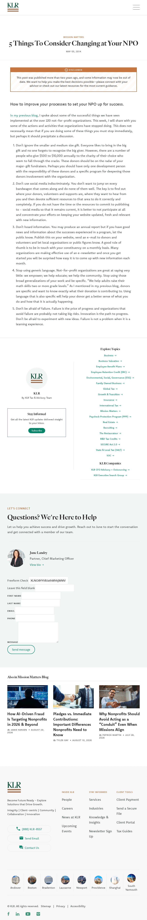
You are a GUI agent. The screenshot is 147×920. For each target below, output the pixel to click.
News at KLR (71, 817)
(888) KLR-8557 (32, 829)
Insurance (109, 399)
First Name (14, 595)
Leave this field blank (21, 588)
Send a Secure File (127, 811)
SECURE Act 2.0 (109, 444)
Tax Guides (124, 831)
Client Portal (126, 822)
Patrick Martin (112, 735)
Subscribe (37, 430)
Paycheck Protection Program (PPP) (109, 416)
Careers (67, 808)
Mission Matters (109, 411)
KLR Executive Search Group (109, 475)
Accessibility (78, 906)
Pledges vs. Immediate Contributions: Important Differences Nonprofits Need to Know (72, 724)
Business (109, 355)
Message (12, 642)
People (67, 799)
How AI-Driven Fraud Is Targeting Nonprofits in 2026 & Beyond (27, 718)
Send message (21, 649)
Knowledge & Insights (98, 819)
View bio (35, 564)
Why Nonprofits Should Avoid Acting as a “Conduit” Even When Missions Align (119, 721)
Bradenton (48, 887)
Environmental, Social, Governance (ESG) (109, 377)
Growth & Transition (109, 394)
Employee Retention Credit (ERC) (109, 372)
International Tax (109, 405)
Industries (96, 808)
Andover (15, 887)
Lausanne (65, 887)
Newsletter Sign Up (100, 833)
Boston (32, 887)
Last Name (14, 603)
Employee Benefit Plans (109, 366)
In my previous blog (24, 115)
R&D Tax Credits (109, 438)
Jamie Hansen (19, 729)
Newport (81, 887)
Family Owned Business (109, 383)
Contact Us (32, 848)
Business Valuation (109, 360)
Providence (98, 887)
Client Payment (128, 799)
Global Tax (109, 388)
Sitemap (46, 906)
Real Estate (109, 422)
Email (11, 611)
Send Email (32, 838)
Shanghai (114, 887)
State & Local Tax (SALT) (109, 449)
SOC (109, 455)
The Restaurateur (109, 433)
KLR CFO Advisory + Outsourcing (109, 469)
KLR (37, 393)
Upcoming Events (69, 828)
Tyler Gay (62, 740)
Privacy (60, 906)
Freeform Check (17, 580)
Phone (11, 618)
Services (95, 799)
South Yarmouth (131, 887)
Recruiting (109, 427)
